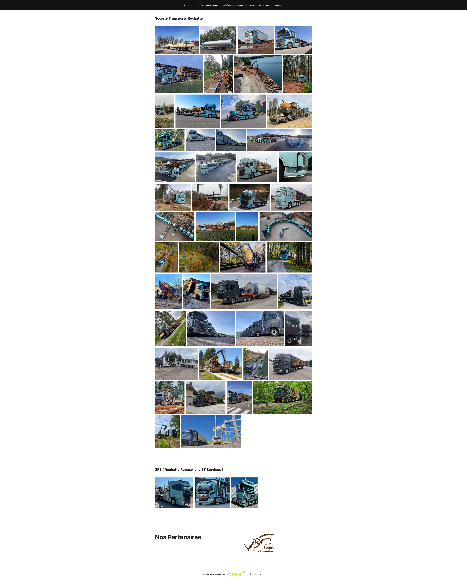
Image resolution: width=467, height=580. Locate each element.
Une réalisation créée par (214, 574)
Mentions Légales (257, 574)
